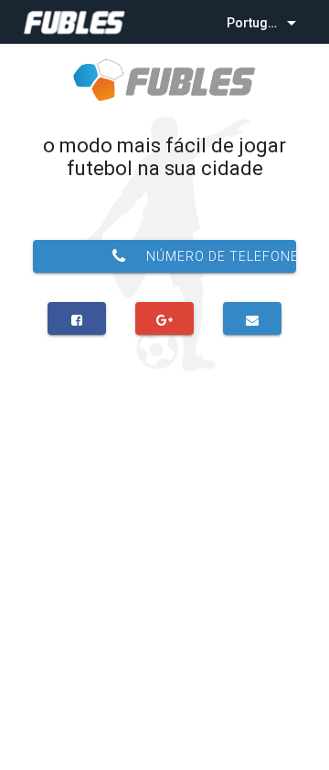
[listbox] (263, 21)
